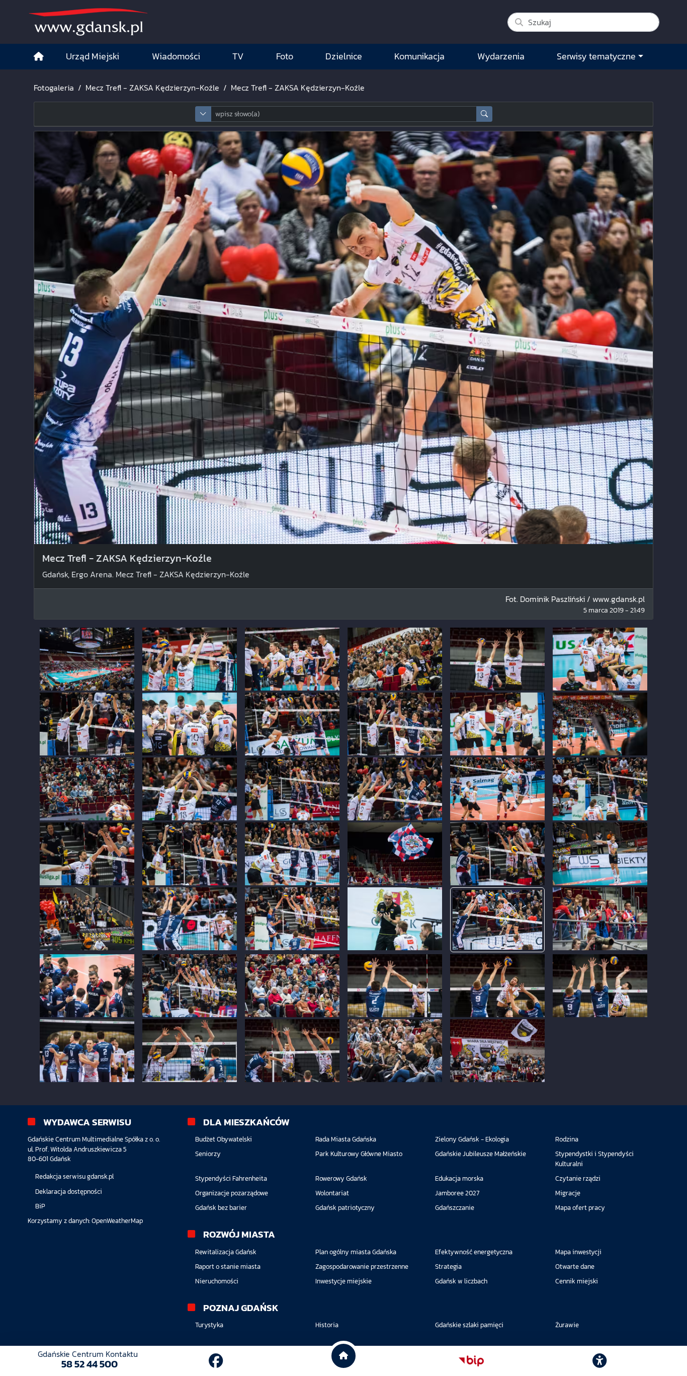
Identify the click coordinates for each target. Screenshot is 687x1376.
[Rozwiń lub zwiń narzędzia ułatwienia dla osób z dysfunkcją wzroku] (599, 1361)
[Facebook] (216, 1360)
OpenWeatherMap (117, 1221)
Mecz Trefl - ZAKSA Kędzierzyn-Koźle (152, 88)
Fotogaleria (54, 88)
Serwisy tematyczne (596, 56)
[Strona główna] (39, 56)
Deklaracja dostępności (68, 1191)
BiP (40, 1206)
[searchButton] (484, 114)
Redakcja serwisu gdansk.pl (74, 1176)
